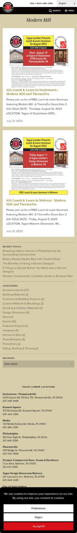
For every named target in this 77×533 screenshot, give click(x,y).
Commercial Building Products (23, 299)
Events (9, 321)
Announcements (16, 290)
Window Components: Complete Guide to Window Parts (38, 276)
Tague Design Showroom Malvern (22, 473)
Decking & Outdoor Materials (22, 308)
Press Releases (14, 339)
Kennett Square (12, 407)
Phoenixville (10, 446)
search (57, 10)
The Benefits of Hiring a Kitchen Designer (28, 263)
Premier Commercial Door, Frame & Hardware (31, 460)
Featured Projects (15, 326)
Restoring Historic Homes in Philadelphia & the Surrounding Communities (32, 252)
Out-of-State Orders (15, 486)
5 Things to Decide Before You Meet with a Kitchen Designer (35, 269)
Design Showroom (16, 312)
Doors (8, 317)
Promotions (12, 344)
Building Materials (15, 294)
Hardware (10, 330)
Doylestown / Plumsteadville (19, 394)
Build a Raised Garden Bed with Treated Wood (31, 259)
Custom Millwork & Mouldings (23, 303)
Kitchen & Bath (14, 335)
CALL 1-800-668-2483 (41, 3)
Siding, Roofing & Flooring (20, 348)
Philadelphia (10, 433)
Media (6, 420)
